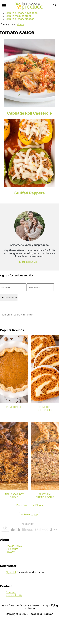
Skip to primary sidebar (20, 18)
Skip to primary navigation (22, 12)
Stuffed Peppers (29, 193)
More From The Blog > (29, 505)
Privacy (10, 551)
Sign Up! (11, 572)
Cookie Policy (14, 545)
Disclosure (12, 548)
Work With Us (14, 595)
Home (20, 24)
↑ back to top (29, 514)
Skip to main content (18, 15)
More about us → (29, 261)
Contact (11, 592)
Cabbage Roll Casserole (29, 113)
